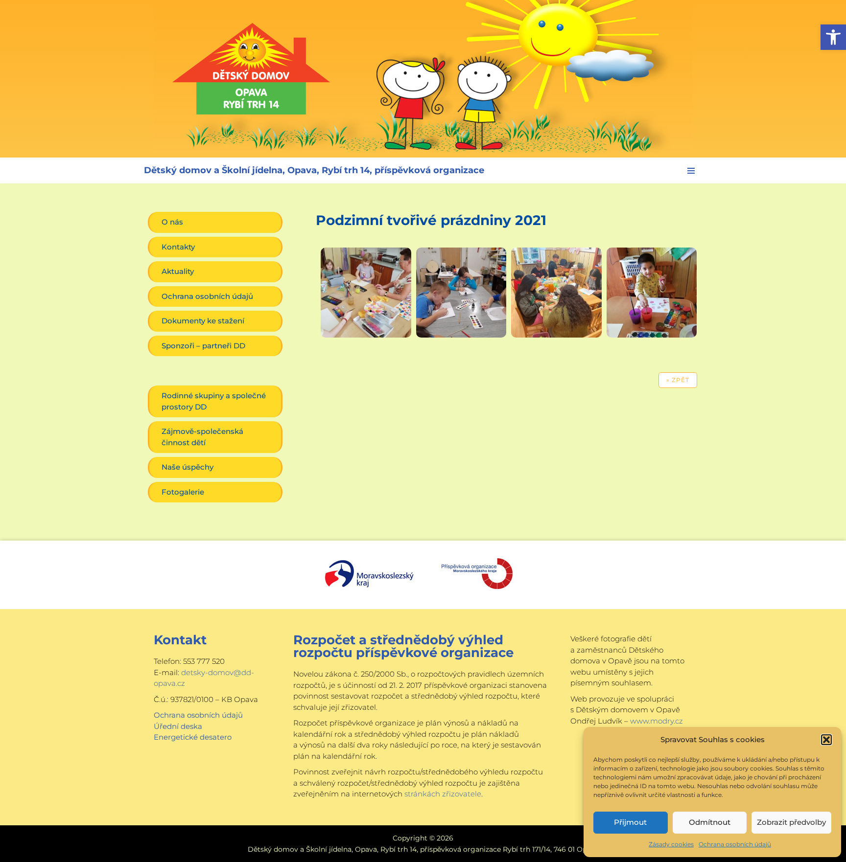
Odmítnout (709, 822)
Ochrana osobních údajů (735, 844)
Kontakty (178, 246)
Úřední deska (178, 726)
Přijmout (630, 822)
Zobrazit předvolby (791, 822)
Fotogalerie (183, 492)
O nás (172, 222)
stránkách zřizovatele (442, 793)
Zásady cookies (671, 844)
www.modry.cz (656, 721)
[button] (833, 37)
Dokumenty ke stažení (203, 320)
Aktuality (178, 271)
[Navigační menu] (691, 171)
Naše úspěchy (187, 467)
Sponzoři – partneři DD (203, 345)
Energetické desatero (193, 737)
